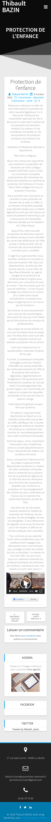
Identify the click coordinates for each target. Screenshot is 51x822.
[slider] (23, 591)
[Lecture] (10, 591)
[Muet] (36, 591)
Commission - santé (21, 100)
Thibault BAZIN (14, 6)
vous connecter (28, 635)
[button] (25, 583)
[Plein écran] (41, 591)
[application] (25, 583)
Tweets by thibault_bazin (25, 729)
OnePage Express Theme (33, 817)
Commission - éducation (31, 97)
